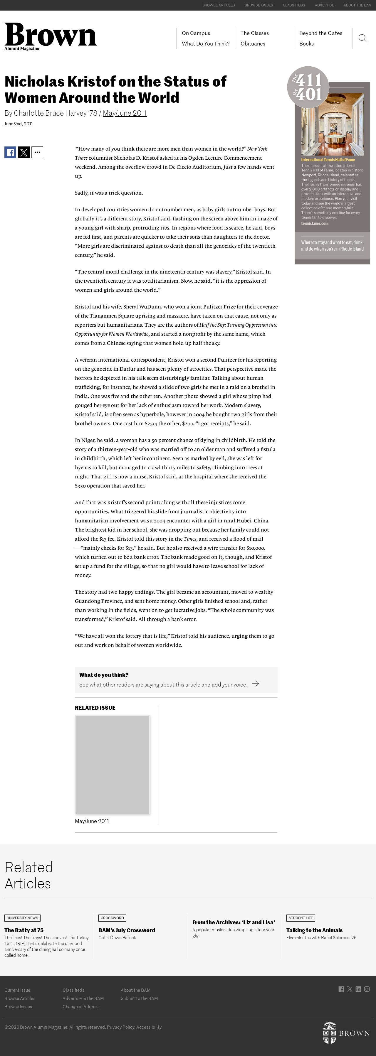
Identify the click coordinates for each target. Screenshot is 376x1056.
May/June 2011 (125, 113)
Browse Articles (218, 5)
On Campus (196, 33)
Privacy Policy (120, 1027)
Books (306, 43)
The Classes (255, 33)
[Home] (52, 36)
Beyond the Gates (320, 33)
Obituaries (253, 43)
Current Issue (17, 990)
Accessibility (149, 1027)
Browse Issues (259, 5)
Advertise (324, 5)
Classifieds (294, 5)
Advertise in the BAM (83, 998)
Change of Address (81, 1006)
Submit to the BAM (139, 998)
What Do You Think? (206, 43)
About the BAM (358, 5)
